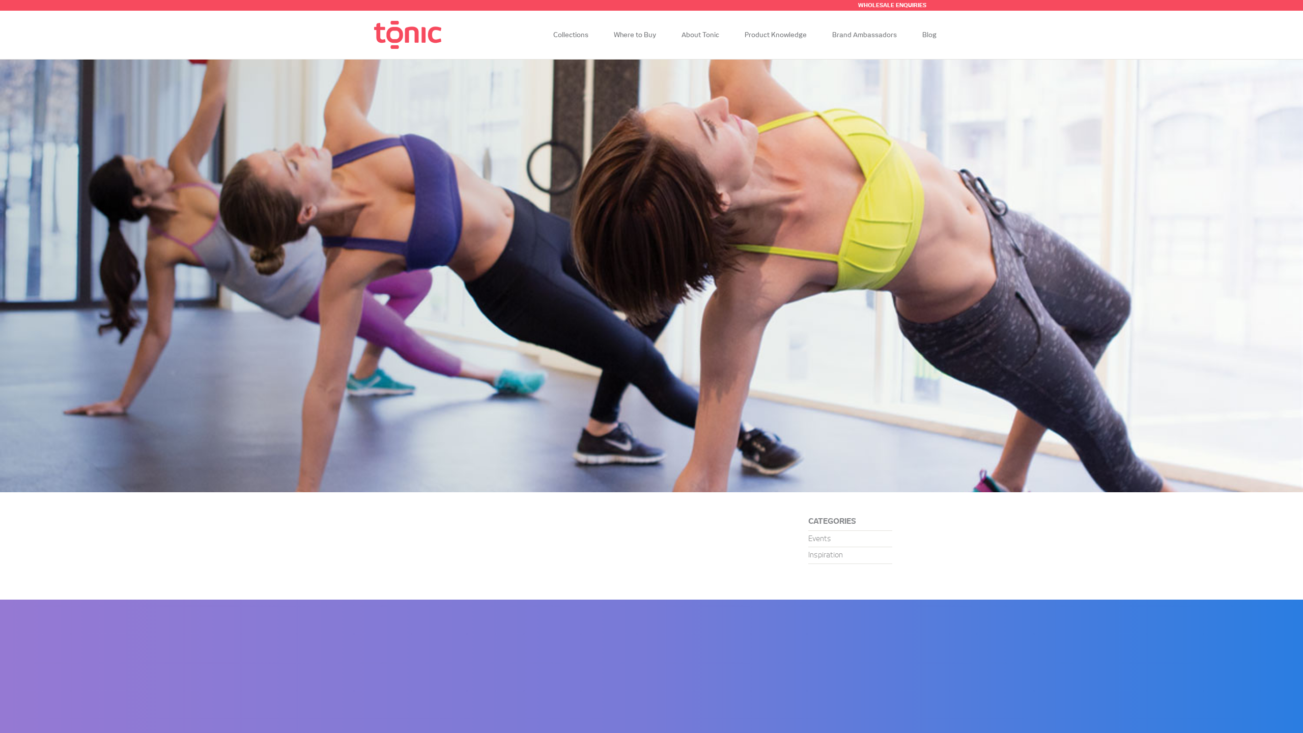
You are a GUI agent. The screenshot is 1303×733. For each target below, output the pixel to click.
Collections (570, 35)
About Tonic (700, 35)
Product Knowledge (776, 35)
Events (819, 539)
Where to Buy (635, 35)
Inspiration (825, 555)
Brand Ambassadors (864, 35)
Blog (929, 35)
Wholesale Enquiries (892, 5)
